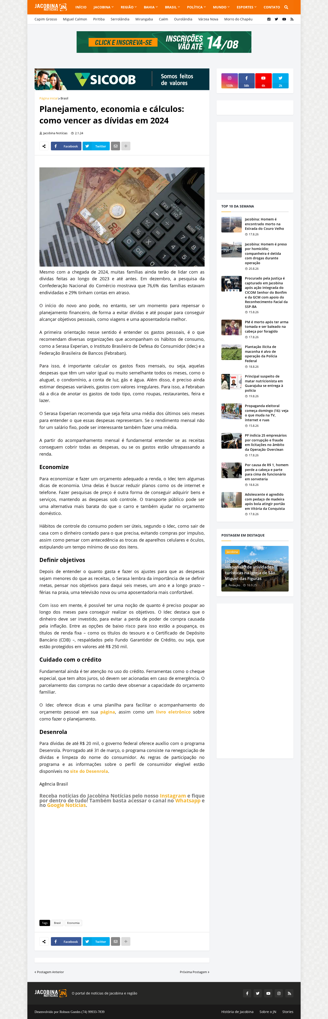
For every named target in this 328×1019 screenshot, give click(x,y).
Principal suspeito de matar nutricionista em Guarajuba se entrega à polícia (264, 383)
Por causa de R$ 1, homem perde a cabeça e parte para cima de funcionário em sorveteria (266, 472)
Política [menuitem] (195, 7)
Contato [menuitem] (272, 7)
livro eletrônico (173, 712)
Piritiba (99, 19)
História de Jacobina (237, 1011)
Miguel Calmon (75, 19)
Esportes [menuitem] (245, 7)
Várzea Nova (208, 19)
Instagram (173, 795)
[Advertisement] (122, 863)
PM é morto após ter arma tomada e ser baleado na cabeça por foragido (266, 327)
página (107, 712)
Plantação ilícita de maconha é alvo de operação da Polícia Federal (261, 353)
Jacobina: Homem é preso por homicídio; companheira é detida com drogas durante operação (266, 253)
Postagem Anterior (50, 972)
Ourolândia (183, 19)
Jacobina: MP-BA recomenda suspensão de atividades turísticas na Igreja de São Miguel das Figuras (252, 569)
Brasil (64, 98)
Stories (287, 1011)
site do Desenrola (89, 771)
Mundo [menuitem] (219, 7)
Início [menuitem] (80, 7)
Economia (73, 923)
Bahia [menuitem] (149, 7)
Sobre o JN (268, 1011)
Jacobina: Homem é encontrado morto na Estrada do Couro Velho (264, 224)
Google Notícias (66, 805)
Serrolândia (120, 19)
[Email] (115, 146)
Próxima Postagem (193, 972)
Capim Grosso (46, 19)
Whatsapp (187, 800)
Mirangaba (144, 19)
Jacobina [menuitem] (102, 7)
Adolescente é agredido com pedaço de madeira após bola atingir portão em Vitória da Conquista (265, 501)
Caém (163, 19)
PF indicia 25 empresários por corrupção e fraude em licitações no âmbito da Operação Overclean (266, 442)
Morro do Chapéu (238, 19)
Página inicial (48, 98)
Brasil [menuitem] (171, 7)
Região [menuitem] (127, 7)
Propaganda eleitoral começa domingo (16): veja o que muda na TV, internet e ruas (266, 412)
